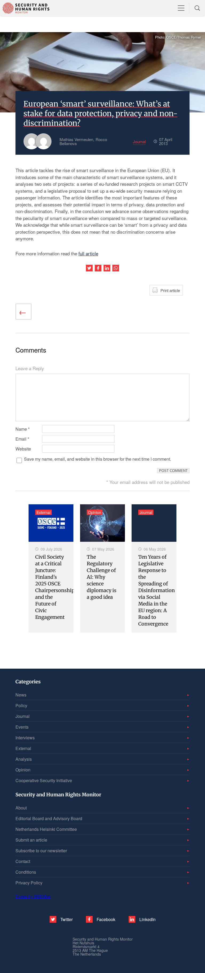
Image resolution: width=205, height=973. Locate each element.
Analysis (23, 759)
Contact (22, 861)
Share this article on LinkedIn (107, 268)
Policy (21, 705)
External (23, 748)
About (21, 808)
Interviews (25, 738)
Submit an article (31, 840)
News (20, 695)
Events (22, 727)
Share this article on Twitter (89, 268)
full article (88, 253)
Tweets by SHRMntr (33, 896)
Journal (22, 716)
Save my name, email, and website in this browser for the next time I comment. (97, 459)
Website (23, 449)
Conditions (25, 872)
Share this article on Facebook (98, 268)
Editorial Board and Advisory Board (48, 818)
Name (22, 429)
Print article (170, 290)
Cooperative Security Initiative (43, 780)
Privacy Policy (28, 883)
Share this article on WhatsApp (115, 268)
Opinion (22, 770)
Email (22, 439)
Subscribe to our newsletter (41, 850)
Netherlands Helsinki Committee (46, 829)
